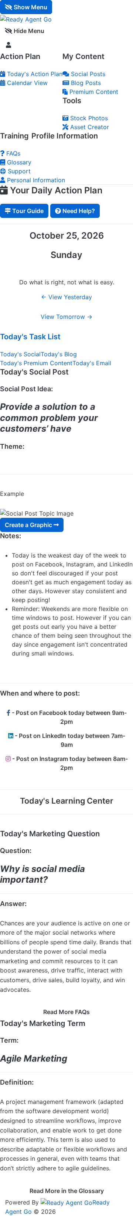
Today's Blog (59, 354)
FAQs (12, 153)
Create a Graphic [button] (29, 525)
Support (18, 171)
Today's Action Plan (33, 74)
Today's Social (20, 354)
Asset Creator (88, 127)
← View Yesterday (66, 297)
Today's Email (91, 363)
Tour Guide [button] (27, 211)
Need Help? (78, 211)
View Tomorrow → (66, 316)
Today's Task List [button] (30, 336)
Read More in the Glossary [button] (67, 1190)
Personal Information (35, 180)
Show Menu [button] (29, 7)
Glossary (18, 162)
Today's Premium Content (36, 363)
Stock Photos (88, 118)
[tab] (66, 336)
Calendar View (26, 82)
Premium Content (93, 91)
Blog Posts (85, 82)
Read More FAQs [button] (66, 1012)
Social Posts (87, 74)
